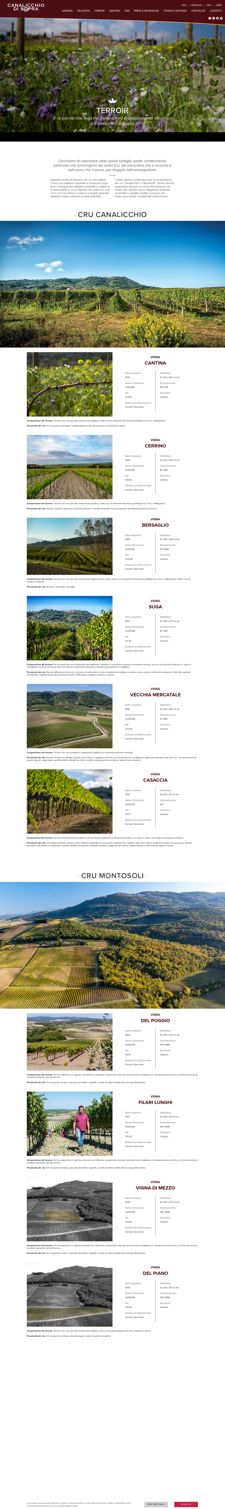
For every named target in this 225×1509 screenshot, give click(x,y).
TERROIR (99, 10)
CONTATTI (216, 10)
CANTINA (114, 10)
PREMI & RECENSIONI (146, 10)
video (209, 5)
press (184, 5)
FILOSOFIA (83, 10)
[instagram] (213, 18)
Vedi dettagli (156, 1504)
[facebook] (209, 18)
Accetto (186, 1504)
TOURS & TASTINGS (175, 10)
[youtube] (217, 18)
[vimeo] (221, 18)
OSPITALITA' (198, 10)
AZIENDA (67, 10)
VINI (127, 10)
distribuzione (196, 5)
